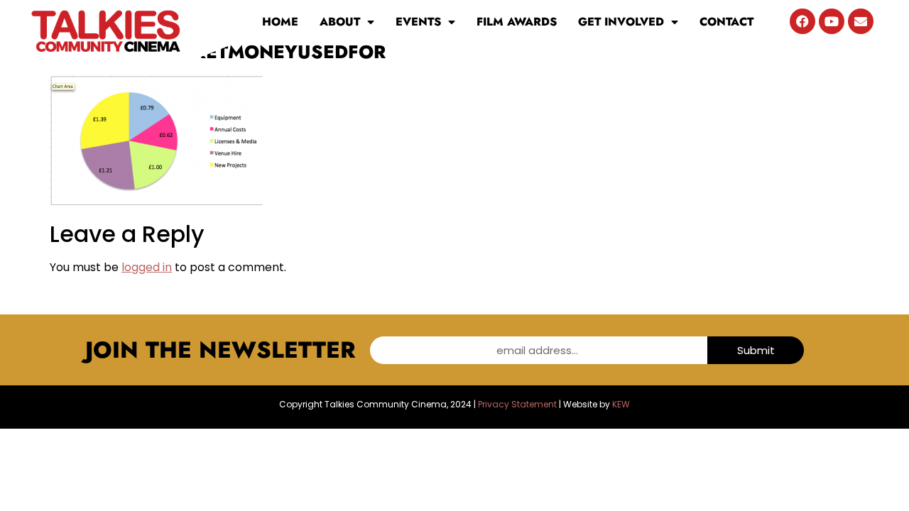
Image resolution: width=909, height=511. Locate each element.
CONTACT (726, 21)
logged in (146, 267)
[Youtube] (831, 21)
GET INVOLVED (621, 21)
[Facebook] (802, 21)
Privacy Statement (517, 404)
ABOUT (340, 21)
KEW (621, 404)
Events (418, 21)
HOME (280, 21)
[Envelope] (860, 21)
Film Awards (517, 21)
